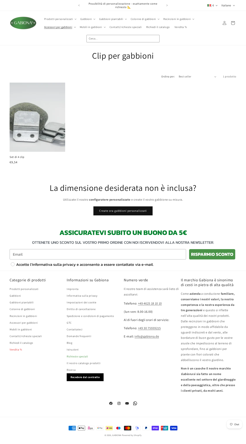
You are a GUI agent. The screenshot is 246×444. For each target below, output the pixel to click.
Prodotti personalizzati (24, 289)
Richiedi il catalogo (21, 343)
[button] (60, 19)
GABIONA (116, 435)
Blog (69, 343)
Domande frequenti (79, 336)
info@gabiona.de (147, 336)
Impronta (73, 289)
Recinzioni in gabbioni (23, 316)
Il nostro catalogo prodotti (83, 363)
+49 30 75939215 (149, 328)
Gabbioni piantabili (21, 302)
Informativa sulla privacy (82, 295)
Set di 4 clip (17, 157)
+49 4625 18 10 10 (150, 303)
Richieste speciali (77, 356)
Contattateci (74, 329)
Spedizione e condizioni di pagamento (90, 316)
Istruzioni (73, 349)
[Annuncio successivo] (167, 5)
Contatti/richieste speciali (26, 336)
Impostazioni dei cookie (81, 302)
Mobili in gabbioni (21, 329)
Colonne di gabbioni (22, 309)
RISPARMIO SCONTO (212, 254)
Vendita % (16, 349)
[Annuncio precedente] (79, 5)
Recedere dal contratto (85, 377)
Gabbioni (15, 295)
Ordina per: (168, 76)
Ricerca (71, 370)
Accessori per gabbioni (24, 322)
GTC (69, 322)
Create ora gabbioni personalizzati (123, 211)
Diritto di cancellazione (81, 309)
